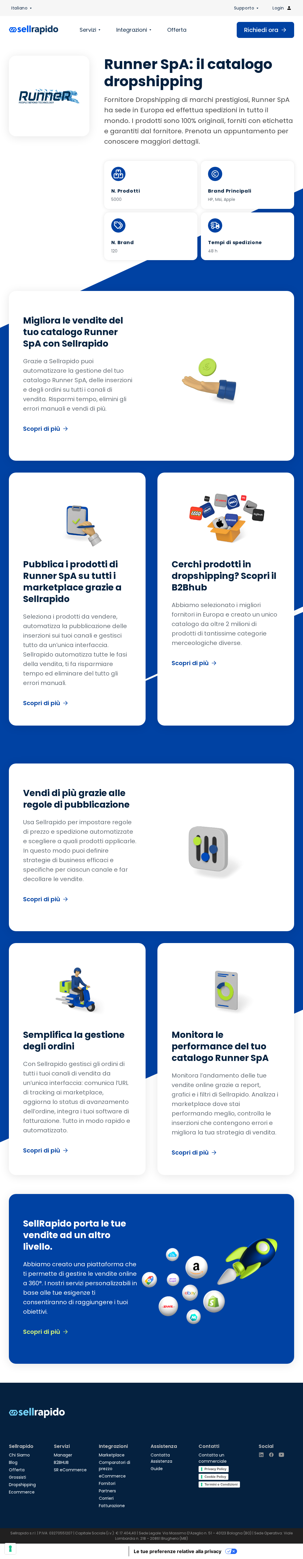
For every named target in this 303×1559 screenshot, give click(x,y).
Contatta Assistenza (161, 1458)
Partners (107, 1491)
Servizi (88, 29)
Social (266, 1446)
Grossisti (17, 1477)
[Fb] (271, 1454)
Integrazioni (131, 29)
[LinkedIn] (261, 1454)
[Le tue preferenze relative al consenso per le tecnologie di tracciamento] (10, 1548)
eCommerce (112, 1476)
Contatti (209, 1446)
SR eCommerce (70, 1470)
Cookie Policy (215, 1477)
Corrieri (106, 1498)
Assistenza (164, 1446)
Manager (63, 1455)
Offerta (176, 29)
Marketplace (112, 1455)
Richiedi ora (261, 30)
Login (278, 8)
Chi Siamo (19, 1455)
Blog (13, 1462)
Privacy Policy (215, 1469)
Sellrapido (21, 1446)
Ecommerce (22, 1492)
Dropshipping (22, 1485)
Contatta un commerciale (213, 1458)
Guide (157, 1469)
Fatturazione (112, 1506)
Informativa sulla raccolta (95, 1551)
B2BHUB (61, 1462)
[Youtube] (281, 1454)
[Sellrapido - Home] (33, 30)
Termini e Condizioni (221, 1484)
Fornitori (107, 1483)
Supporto (244, 8)
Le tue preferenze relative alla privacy (177, 1551)
